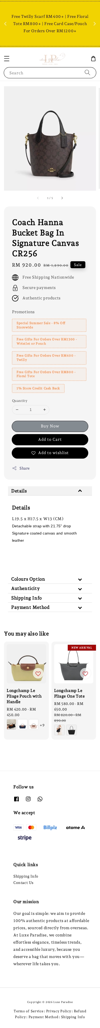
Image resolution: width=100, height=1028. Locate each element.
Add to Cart (50, 439)
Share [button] (24, 468)
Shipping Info (25, 876)
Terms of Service (28, 1011)
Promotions (23, 311)
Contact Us (23, 882)
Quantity (19, 401)
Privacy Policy (58, 1011)
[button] (7, 58)
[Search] (87, 72)
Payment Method (43, 1017)
